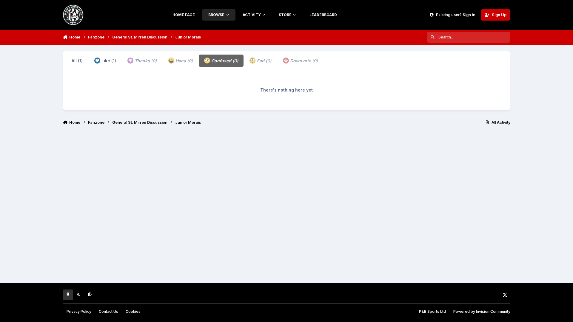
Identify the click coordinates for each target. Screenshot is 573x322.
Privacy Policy (79, 311)
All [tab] (77, 60)
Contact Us (108, 311)
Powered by (481, 311)
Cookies (133, 311)
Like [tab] (108, 60)
